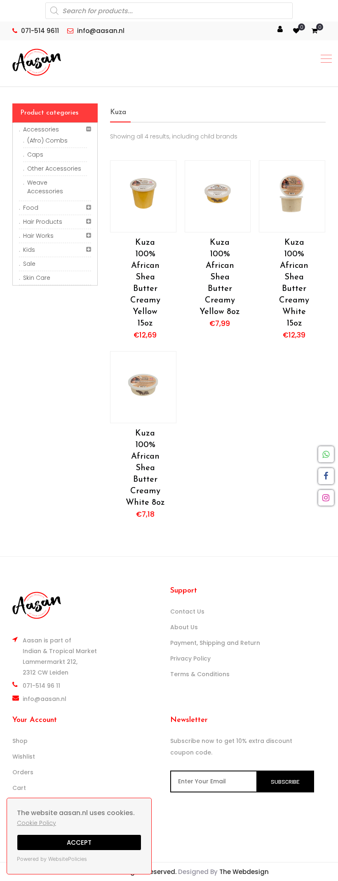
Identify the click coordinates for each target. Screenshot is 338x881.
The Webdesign (244, 871)
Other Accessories (54, 168)
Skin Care (36, 278)
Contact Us (187, 611)
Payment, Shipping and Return (215, 643)
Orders (22, 772)
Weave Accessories (45, 186)
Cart (19, 788)
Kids (29, 250)
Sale (29, 264)
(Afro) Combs (47, 140)
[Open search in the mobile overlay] (169, 10)
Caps (35, 154)
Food (30, 208)
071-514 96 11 (41, 686)
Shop (20, 741)
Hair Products (42, 222)
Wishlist (23, 756)
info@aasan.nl (44, 699)
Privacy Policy (190, 658)
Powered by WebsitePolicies (52, 859)
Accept (79, 842)
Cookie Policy (36, 823)
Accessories (41, 129)
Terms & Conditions (200, 674)
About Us (184, 627)
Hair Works (38, 236)
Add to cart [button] (143, 196)
